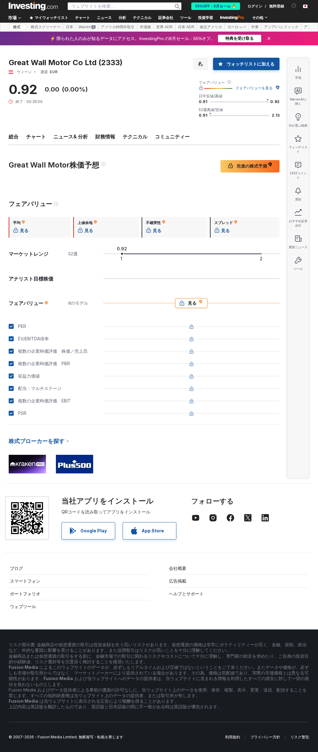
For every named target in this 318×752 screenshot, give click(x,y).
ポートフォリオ (25, 593)
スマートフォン (25, 581)
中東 (255, 27)
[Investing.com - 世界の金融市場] (33, 6)
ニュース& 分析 (70, 136)
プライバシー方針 (265, 737)
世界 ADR (164, 27)
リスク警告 (299, 737)
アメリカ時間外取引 (117, 27)
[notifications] (294, 6)
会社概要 (177, 568)
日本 (69, 27)
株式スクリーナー (46, 27)
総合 (14, 136)
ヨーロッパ (236, 27)
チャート (36, 136)
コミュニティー (172, 136)
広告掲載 (177, 581)
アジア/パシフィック (281, 27)
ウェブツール (23, 606)
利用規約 (232, 737)
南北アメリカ (211, 27)
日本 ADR (186, 27)
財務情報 (105, 136)
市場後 (145, 27)
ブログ (16, 568)
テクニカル (135, 136)
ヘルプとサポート (186, 593)
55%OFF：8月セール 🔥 (215, 6)
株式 (16, 27)
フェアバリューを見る (254, 88)
